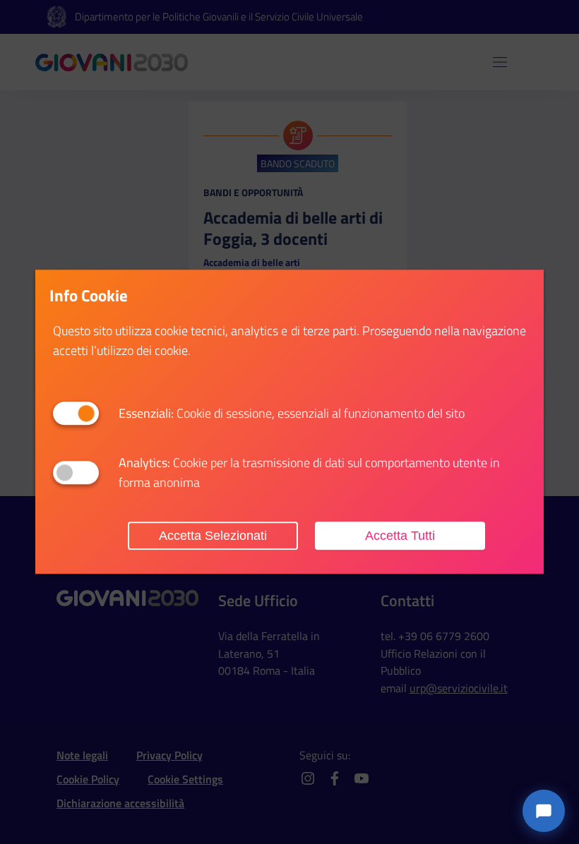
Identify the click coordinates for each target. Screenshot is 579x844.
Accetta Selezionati (213, 536)
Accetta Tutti (400, 536)
